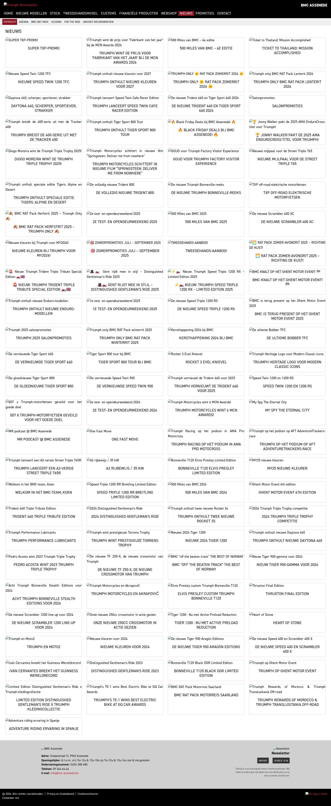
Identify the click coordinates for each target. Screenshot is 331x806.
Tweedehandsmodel (80, 13)
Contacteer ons (10, 798)
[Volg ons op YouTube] (47, 777)
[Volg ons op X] (45, 777)
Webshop (169, 13)
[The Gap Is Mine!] (316, 794)
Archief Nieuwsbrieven (98, 22)
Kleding (56, 22)
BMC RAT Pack (39, 22)
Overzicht (9, 22)
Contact (224, 13)
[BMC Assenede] (20, 5)
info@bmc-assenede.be (64, 773)
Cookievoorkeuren (88, 794)
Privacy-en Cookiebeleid (60, 794)
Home (8, 13)
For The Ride (72, 22)
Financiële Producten (138, 13)
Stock (55, 13)
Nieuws (186, 13)
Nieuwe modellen (31, 13)
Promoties (205, 13)
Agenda (23, 22)
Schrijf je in (281, 760)
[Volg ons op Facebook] (41, 777)
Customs (108, 13)
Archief (263, 760)
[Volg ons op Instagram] (43, 777)
